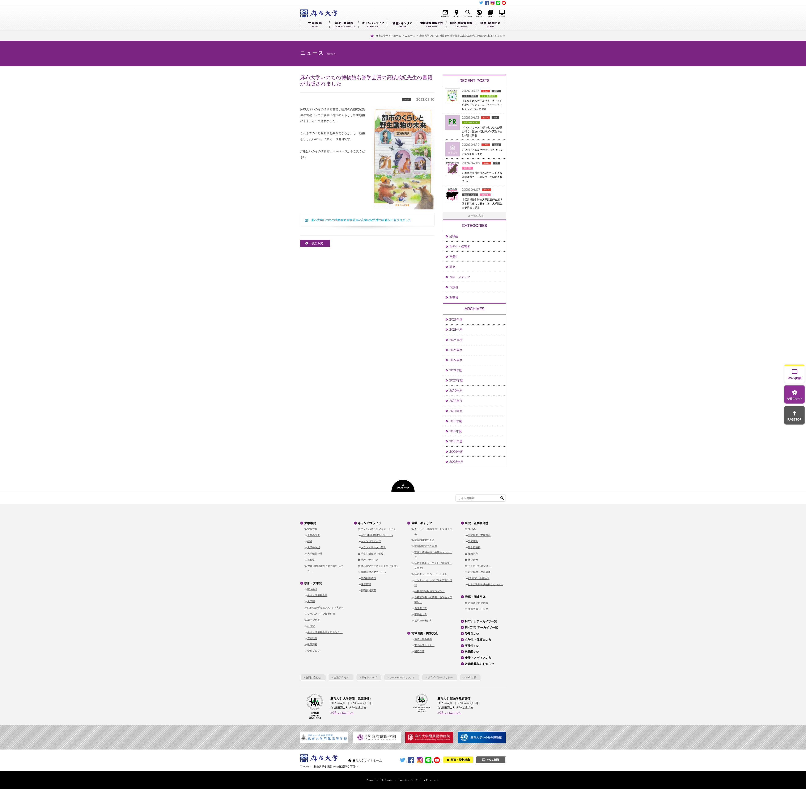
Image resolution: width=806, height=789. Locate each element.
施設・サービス (369, 559)
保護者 (453, 287)
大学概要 (314, 25)
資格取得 (312, 638)
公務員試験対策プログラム (429, 591)
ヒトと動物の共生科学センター (485, 584)
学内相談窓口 (368, 578)
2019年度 (455, 391)
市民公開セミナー (424, 645)
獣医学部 (312, 589)
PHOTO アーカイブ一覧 (481, 627)
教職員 (453, 297)
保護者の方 (420, 608)
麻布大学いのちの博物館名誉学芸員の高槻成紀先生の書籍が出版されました (361, 220)
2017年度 (455, 411)
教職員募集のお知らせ (479, 664)
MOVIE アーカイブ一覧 (481, 621)
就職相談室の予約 (424, 540)
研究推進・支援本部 (479, 535)
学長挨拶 (312, 528)
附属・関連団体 (490, 25)
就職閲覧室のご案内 (425, 546)
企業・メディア (459, 277)
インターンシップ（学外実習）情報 (433, 583)
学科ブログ (313, 650)
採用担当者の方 (423, 620)
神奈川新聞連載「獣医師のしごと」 (325, 568)
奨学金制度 (313, 619)
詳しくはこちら (343, 712)
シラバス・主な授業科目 (321, 613)
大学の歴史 (313, 535)
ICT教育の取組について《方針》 (325, 607)
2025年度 (455, 329)
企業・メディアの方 (478, 658)
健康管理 (366, 584)
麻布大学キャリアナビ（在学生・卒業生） (433, 565)
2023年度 (455, 350)
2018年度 (455, 401)
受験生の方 (472, 633)
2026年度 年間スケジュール (377, 535)
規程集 (311, 559)
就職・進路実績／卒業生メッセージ (433, 555)
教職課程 (312, 644)
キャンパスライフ (373, 25)
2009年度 (456, 452)
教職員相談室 (368, 590)
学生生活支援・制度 (372, 553)
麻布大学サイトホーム (367, 760)
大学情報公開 (314, 553)
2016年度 (455, 421)
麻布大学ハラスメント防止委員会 (380, 565)
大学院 (311, 601)
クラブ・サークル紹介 (373, 547)
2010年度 (455, 441)
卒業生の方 (420, 614)
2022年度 (455, 360)
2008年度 (456, 462)
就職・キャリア (402, 25)
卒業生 (453, 257)
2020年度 (456, 380)
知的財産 (473, 553)
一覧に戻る (316, 243)
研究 (452, 267)
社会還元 (473, 559)
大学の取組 (313, 547)
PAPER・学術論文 (478, 578)
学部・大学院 (344, 25)
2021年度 (455, 370)
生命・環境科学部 (317, 595)
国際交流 (419, 651)
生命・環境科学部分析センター (325, 632)
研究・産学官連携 (461, 25)
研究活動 (473, 541)
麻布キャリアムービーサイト (430, 574)
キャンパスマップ (371, 541)
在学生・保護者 (459, 247)
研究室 (311, 626)
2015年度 (455, 431)
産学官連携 (474, 547)
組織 (309, 541)
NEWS (472, 528)
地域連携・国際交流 (431, 25)
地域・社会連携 (423, 639)
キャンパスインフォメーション (378, 528)
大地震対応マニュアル (373, 571)
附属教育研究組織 (478, 602)
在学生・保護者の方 (478, 640)
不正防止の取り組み (479, 565)
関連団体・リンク (478, 608)
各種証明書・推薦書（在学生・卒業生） (433, 600)
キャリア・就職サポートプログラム (433, 531)
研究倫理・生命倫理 (479, 571)
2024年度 (456, 340)
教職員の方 (472, 652)
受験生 (453, 236)
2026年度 (455, 319)
